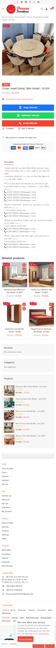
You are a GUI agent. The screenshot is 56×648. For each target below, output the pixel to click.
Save (7, 26)
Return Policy (7, 523)
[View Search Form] (42, 8)
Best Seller (6, 550)
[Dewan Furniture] (17, 9)
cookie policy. (43, 634)
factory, (31, 610)
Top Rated (6, 554)
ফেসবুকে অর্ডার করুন (30, 107)
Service (5, 484)
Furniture (41, 610)
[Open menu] (3, 9)
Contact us (6, 496)
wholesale (6, 613)
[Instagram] (26, 2)
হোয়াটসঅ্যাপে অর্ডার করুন (30, 115)
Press (4, 472)
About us (6, 500)
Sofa (50, 610)
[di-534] (28, 49)
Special (5, 558)
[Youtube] (38, 2)
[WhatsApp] (34, 2)
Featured (6, 562)
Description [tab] (9, 162)
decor (13, 610)
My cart (5, 503)
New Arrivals (7, 566)
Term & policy (7, 468)
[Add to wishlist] (24, 265)
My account (7, 511)
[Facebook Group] (22, 2)
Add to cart (38, 644)
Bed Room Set (32, 618)
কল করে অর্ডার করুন (30, 123)
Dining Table (46, 618)
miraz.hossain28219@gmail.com (20, 594)
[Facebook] (17, 2)
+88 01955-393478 (14, 586)
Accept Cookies (25, 639)
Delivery (5, 480)
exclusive (22, 610)
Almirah (14, 618)
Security (5, 527)
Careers (5, 476)
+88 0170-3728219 (14, 590)
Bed (22, 618)
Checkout (6, 507)
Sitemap (5, 535)
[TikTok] (30, 2)
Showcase (6, 621)
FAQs (4, 539)
